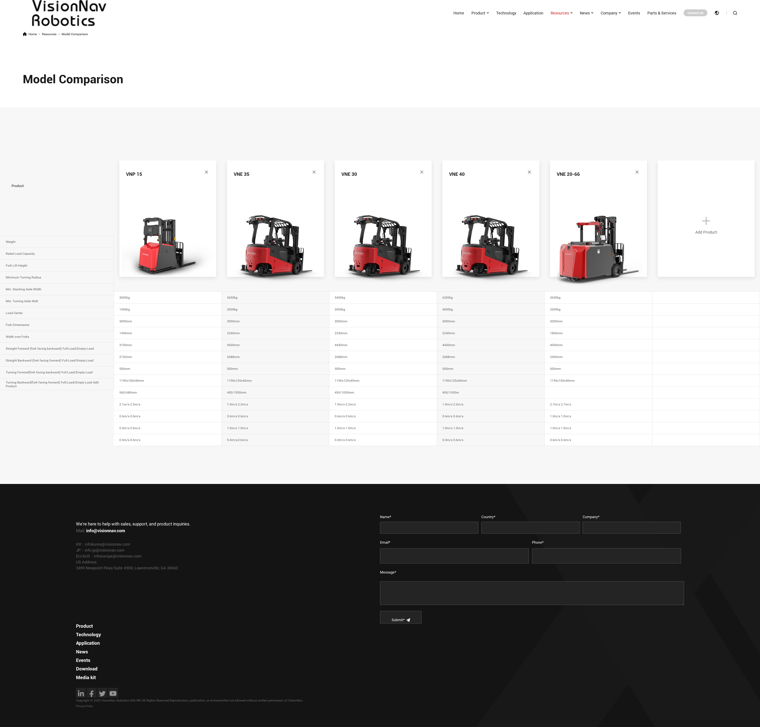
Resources (560, 12)
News (585, 12)
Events (634, 12)
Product (478, 12)
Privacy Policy (84, 706)
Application (533, 12)
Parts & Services (661, 12)
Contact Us (695, 13)
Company (609, 12)
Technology (506, 12)
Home (458, 12)
